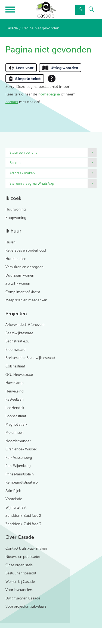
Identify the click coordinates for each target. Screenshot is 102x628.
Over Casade (19, 537)
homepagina (49, 94)
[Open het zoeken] (91, 9)
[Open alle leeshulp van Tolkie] (51, 78)
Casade (11, 28)
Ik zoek (13, 198)
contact (11, 102)
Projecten (16, 314)
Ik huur (13, 231)
